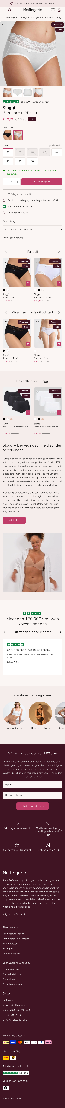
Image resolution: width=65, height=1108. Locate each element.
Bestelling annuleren (13, 984)
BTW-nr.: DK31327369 (15, 1019)
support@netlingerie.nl (14, 1005)
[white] (18, 135)
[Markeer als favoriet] (4, 25)
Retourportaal (10, 943)
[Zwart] (4, 290)
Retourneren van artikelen (16, 938)
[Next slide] (60, 632)
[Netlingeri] (32, 10)
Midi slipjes (47, 17)
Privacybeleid (10, 979)
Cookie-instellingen (12, 974)
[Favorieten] (53, 9)
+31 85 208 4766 (12, 1015)
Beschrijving (9, 221)
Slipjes (36, 17)
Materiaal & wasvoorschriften (18, 229)
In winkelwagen (42, 181)
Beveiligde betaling (13, 237)
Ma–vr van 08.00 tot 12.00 (17, 1009)
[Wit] (7, 290)
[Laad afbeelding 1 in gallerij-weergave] (32, 53)
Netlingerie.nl (15, 1098)
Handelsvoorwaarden (14, 969)
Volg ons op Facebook (14, 914)
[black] (7, 135)
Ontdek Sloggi (14, 520)
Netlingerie (8, 1000)
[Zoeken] (11, 10)
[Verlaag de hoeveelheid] (6, 181)
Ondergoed (24, 17)
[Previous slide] (4, 632)
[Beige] (11, 419)
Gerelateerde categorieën (32, 695)
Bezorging (8, 948)
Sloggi (58, 17)
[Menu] (4, 10)
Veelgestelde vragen (13, 933)
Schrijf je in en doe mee (33, 806)
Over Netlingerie (11, 953)
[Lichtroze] (42, 290)
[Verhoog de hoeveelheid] (18, 181)
